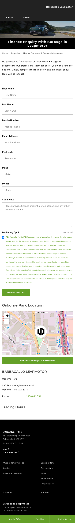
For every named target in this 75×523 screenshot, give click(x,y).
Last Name (7, 104)
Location (25, 17)
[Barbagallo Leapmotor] (14, 7)
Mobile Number (10, 120)
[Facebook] (1, 52)
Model (5, 183)
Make (5, 167)
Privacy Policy (47, 483)
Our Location (47, 468)
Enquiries (15, 53)
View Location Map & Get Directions (37, 360)
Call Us (9, 17)
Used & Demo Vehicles (13, 462)
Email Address (10, 136)
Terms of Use (47, 478)
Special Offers (47, 462)
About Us (7, 492)
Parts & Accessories (12, 473)
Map (5, 449)
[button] (41, 332)
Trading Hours (10, 452)
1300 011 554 (33, 396)
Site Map (45, 492)
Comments (8, 199)
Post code (7, 152)
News (43, 473)
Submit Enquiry (16, 292)
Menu (71, 17)
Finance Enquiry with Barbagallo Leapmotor (43, 53)
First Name (8, 88)
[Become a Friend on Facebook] (41, 423)
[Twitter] (4, 52)
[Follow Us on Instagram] (34, 423)
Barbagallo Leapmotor (59, 7)
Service (6, 468)
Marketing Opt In (11, 232)
